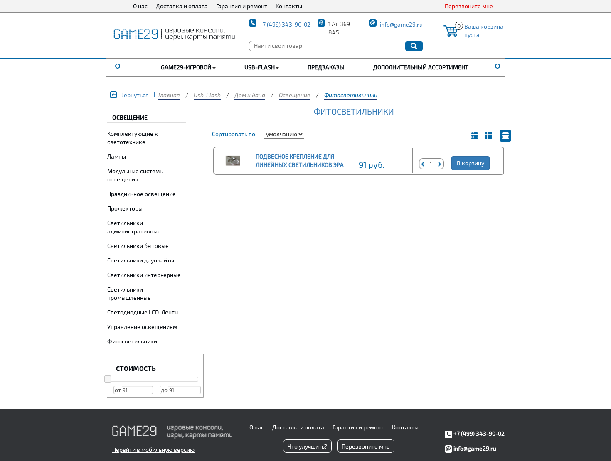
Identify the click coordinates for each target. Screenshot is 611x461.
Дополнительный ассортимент (420, 67)
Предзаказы (326, 67)
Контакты (289, 6)
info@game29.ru (401, 24)
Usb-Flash (207, 94)
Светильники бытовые (138, 245)
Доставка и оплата (182, 6)
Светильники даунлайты (140, 260)
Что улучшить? (307, 446)
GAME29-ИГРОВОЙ (186, 67)
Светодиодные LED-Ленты (143, 312)
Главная (169, 94)
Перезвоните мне (469, 6)
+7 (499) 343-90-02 (284, 24)
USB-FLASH (259, 67)
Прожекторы (125, 208)
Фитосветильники (350, 94)
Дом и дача (249, 94)
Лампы (116, 156)
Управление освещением (142, 326)
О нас (140, 6)
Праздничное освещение (141, 193)
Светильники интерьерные (144, 274)
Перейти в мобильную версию (153, 449)
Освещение (294, 94)
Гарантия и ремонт (241, 6)
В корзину (470, 163)
